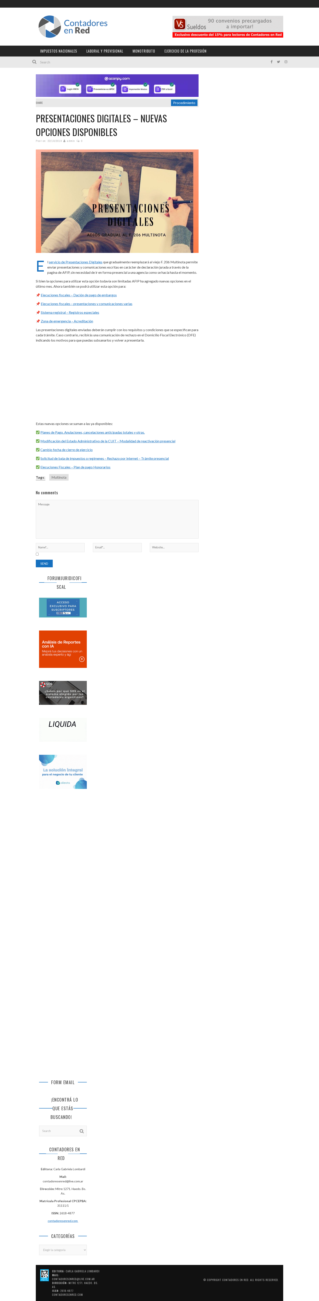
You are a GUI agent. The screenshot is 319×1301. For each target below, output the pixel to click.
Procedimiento (184, 103)
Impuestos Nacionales (58, 51)
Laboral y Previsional (104, 51)
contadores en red (235, 1280)
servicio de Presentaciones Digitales (75, 262)
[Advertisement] (117, 382)
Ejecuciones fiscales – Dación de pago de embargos (79, 295)
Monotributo (144, 51)
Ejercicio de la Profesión (185, 51)
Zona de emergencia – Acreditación (67, 321)
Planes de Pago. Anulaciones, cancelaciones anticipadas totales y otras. (92, 432)
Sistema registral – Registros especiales (70, 312)
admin (71, 141)
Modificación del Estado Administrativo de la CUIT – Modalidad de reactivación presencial (107, 441)
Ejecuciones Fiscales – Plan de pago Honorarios (75, 467)
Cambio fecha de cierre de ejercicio (66, 450)
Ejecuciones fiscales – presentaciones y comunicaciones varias (86, 304)
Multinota (58, 477)
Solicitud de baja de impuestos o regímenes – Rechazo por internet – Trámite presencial (104, 458)
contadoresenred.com (63, 1221)
